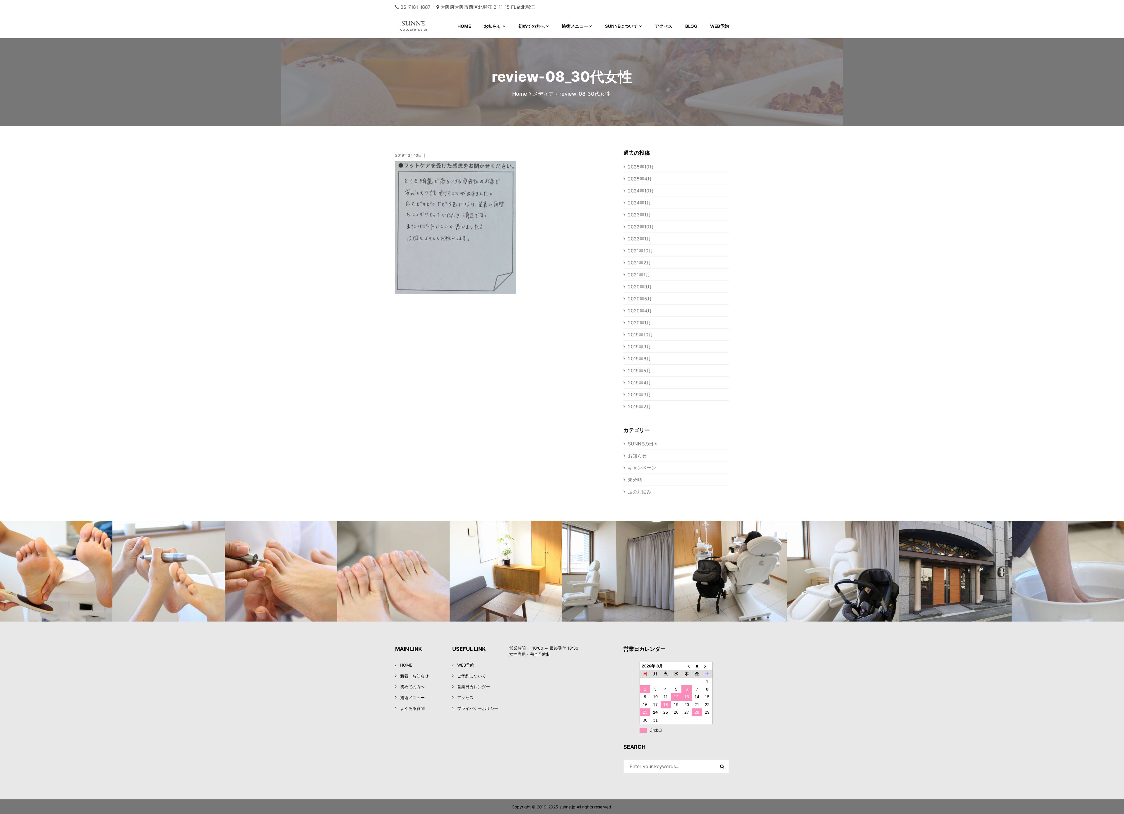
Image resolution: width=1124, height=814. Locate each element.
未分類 (635, 480)
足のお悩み (639, 492)
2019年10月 (640, 335)
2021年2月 (639, 263)
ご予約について (471, 675)
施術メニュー (575, 26)
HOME (464, 26)
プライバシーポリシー (477, 708)
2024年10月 (641, 191)
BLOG (691, 26)
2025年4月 (640, 179)
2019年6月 (639, 359)
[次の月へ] (707, 666)
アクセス (663, 26)
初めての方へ (531, 26)
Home (519, 94)
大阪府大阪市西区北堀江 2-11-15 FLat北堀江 (488, 7)
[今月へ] (697, 666)
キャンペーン (642, 468)
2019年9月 (639, 347)
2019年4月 (639, 383)
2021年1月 (639, 275)
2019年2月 (639, 406)
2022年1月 (639, 239)
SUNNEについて (621, 26)
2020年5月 (640, 299)
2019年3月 (639, 394)
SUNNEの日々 (643, 444)
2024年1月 (639, 203)
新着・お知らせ (414, 675)
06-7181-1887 (415, 7)
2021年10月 (640, 251)
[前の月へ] (686, 666)
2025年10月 (641, 167)
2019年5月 (639, 371)
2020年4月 (640, 311)
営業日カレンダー (473, 686)
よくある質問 (412, 708)
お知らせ (492, 26)
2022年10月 (641, 227)
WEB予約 (719, 26)
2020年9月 (640, 287)
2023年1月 (639, 215)
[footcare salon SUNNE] (405, 26)
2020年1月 (639, 323)
